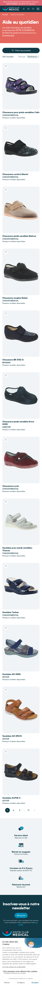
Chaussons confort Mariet (15, 174)
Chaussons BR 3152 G (13, 359)
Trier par (21, 56)
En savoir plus (8, 35)
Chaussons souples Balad (14, 298)
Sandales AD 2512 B (12, 736)
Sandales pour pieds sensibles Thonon (17, 549)
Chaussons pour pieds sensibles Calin (20, 112)
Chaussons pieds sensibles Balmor (19, 236)
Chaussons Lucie (10, 486)
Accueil (5, 15)
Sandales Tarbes (10, 612)
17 (28, 810)
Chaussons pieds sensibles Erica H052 (18, 422)
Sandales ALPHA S (11, 798)
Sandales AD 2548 (11, 674)
